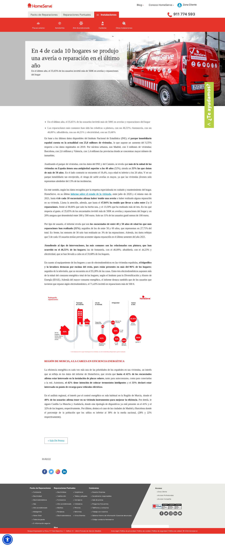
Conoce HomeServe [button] (160, 4)
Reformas (78, 512)
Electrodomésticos (40, 500)
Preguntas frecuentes (100, 504)
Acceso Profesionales (166, 495)
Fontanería (37, 492)
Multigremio (37, 512)
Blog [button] (139, 4)
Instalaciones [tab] (108, 14)
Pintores (77, 508)
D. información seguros (41, 523)
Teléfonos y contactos (100, 508)
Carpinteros (78, 492)
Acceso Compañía (164, 499)
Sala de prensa (97, 500)
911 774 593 (184, 14)
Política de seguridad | (160, 531)
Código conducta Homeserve (103, 519)
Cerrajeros (78, 500)
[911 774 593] (169, 13)
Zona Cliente (162, 492)
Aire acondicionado (40, 508)
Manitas (60, 508)
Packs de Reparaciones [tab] (44, 14)
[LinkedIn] (64, 471)
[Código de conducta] (91, 519)
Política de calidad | (176, 531)
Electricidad (37, 496)
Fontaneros (61, 500)
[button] (7, 539)
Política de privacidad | (128, 531)
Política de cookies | (144, 531)
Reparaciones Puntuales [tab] (77, 14)
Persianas (60, 512)
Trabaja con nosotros (100, 512)
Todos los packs (39, 519)
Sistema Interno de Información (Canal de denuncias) (112, 515)
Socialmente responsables (101, 496)
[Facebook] (44, 471)
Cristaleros (78, 504)
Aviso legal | (115, 531)
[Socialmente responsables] (91, 496)
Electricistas (61, 492)
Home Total (37, 515)
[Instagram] (57, 471)
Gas (34, 504)
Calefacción (61, 496)
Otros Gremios (79, 515)
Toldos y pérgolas (80, 496)
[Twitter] (51, 471)
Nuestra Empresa (98, 492)
